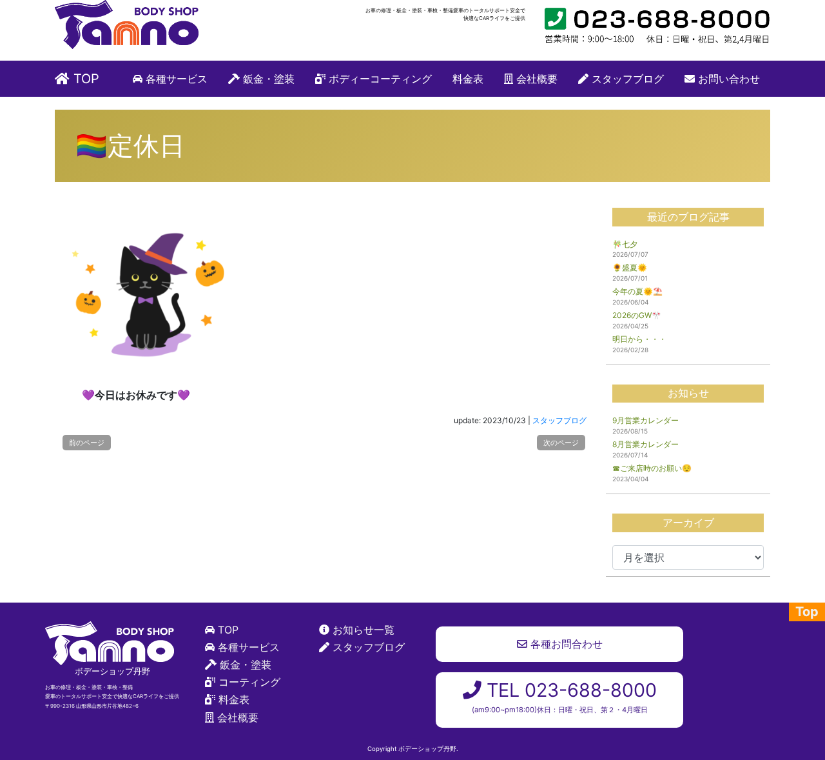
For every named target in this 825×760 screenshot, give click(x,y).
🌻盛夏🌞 (629, 267)
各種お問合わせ (565, 643)
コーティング (249, 681)
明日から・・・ (639, 339)
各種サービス (175, 78)
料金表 (467, 78)
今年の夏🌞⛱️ (637, 291)
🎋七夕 (624, 244)
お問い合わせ (727, 78)
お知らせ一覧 (363, 629)
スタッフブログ (626, 78)
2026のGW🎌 (636, 315)
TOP (84, 78)
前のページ (86, 442)
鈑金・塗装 (267, 78)
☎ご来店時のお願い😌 (652, 468)
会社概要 (535, 78)
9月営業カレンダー (645, 420)
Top (807, 611)
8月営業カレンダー (645, 444)
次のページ (561, 442)
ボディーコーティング (378, 78)
